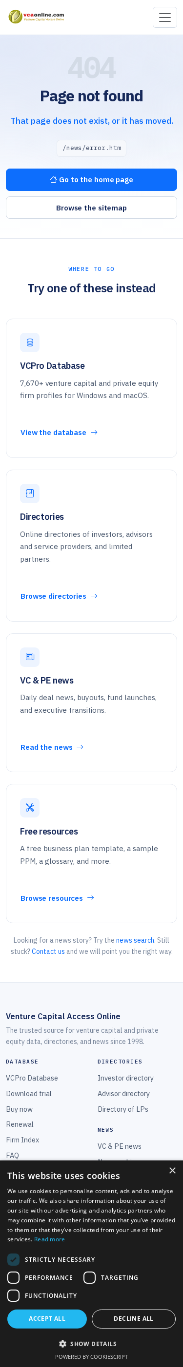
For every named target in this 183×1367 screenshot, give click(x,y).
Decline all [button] (133, 1318)
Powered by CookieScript (91, 1356)
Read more (49, 1239)
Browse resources (52, 898)
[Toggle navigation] (165, 17)
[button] (91, 1344)
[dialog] (91, 1263)
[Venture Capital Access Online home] (36, 17)
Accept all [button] (47, 1318)
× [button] (172, 1171)
